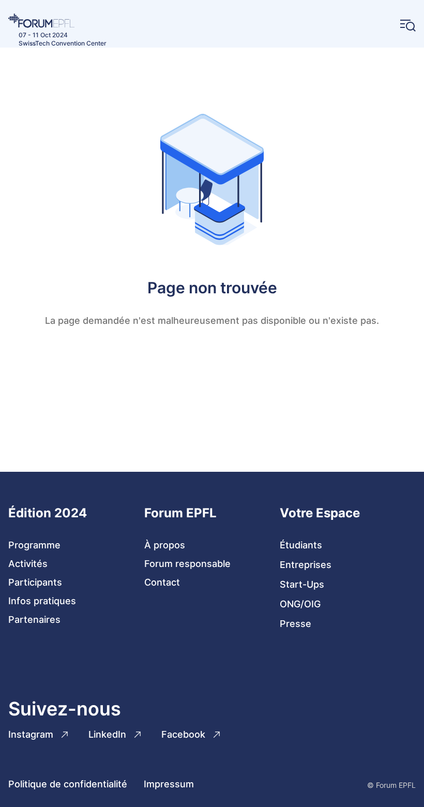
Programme (34, 545)
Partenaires (34, 619)
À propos (164, 545)
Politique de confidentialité (67, 784)
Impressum (169, 784)
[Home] (57, 20)
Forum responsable (187, 563)
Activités (28, 563)
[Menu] (408, 26)
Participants (35, 582)
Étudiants (301, 545)
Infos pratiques (42, 600)
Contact (162, 582)
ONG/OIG (300, 604)
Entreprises (305, 564)
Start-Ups (302, 584)
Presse (295, 623)
